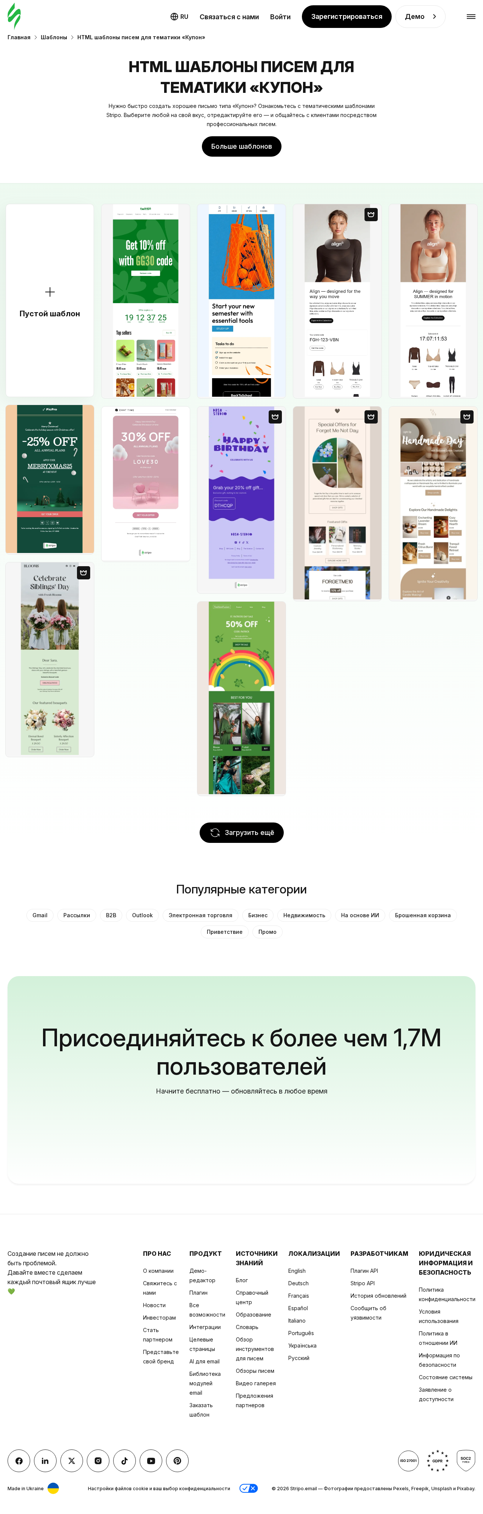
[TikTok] (124, 1460)
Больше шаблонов (241, 146)
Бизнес (258, 915)
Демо (415, 16)
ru (184, 16)
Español (298, 1308)
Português (301, 1333)
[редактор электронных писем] (14, 17)
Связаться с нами (229, 17)
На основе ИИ (360, 915)
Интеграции (205, 1327)
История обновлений (378, 1295)
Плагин (198, 1292)
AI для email (204, 1361)
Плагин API (364, 1271)
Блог (242, 1280)
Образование (253, 1314)
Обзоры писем (255, 1371)
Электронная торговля (200, 915)
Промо (267, 932)
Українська (302, 1345)
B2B (111, 915)
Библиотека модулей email (205, 1383)
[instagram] (98, 1460)
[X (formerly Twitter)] (71, 1460)
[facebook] (19, 1460)
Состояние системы (445, 1377)
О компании (158, 1271)
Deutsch (298, 1283)
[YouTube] (151, 1460)
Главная (19, 37)
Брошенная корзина (423, 915)
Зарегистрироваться (346, 16)
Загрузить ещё (249, 832)
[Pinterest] (177, 1460)
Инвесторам (159, 1317)
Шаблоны (54, 37)
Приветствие (225, 932)
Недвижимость (304, 915)
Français (298, 1295)
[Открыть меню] (471, 17)
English (297, 1271)
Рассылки (76, 915)
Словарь (247, 1327)
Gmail (40, 915)
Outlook (142, 915)
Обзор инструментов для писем (255, 1349)
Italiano (297, 1320)
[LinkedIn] (45, 1460)
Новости (154, 1305)
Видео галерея (256, 1383)
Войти (280, 17)
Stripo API (363, 1283)
